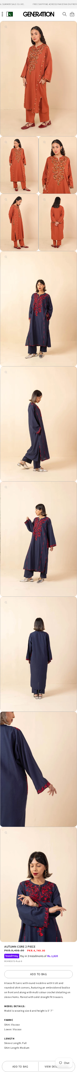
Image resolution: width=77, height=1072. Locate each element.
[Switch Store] (9, 14)
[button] (64, 14)
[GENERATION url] (38, 14)
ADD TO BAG (38, 974)
